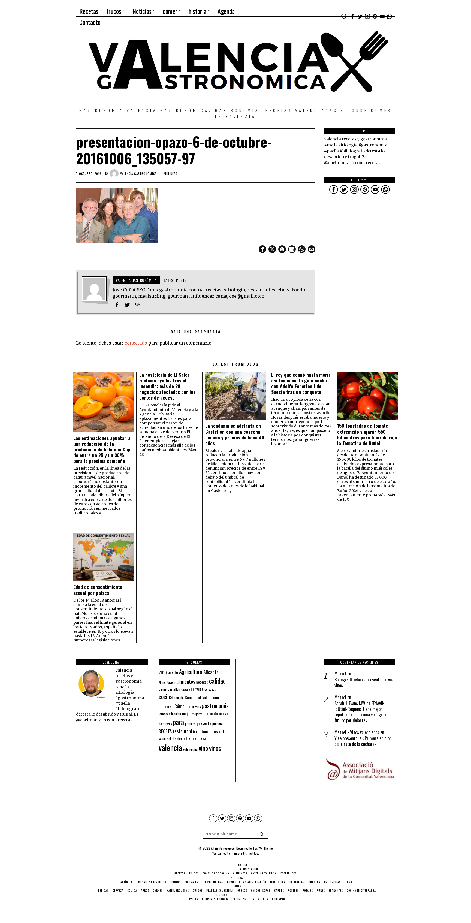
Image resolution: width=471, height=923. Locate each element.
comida (179, 697)
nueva (223, 713)
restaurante (184, 731)
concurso (166, 706)
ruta (223, 731)
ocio (161, 724)
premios (190, 724)
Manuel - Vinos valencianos (356, 732)
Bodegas (202, 682)
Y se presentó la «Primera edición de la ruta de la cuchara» (362, 741)
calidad (217, 681)
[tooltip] (352, 16)
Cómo (179, 706)
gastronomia (215, 705)
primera (217, 723)
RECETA (165, 731)
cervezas (210, 689)
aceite (173, 672)
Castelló (185, 689)
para (178, 722)
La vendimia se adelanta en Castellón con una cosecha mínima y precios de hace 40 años (234, 434)
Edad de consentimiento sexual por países (97, 589)
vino (203, 748)
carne (163, 689)
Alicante (211, 671)
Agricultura (190, 672)
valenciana (190, 749)
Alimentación (167, 682)
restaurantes (207, 731)
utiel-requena (195, 738)
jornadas (164, 714)
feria (198, 707)
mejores (197, 713)
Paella (168, 724)
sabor (162, 738)
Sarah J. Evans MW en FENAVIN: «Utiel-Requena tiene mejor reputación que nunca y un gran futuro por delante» (360, 712)
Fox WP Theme (263, 848)
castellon (174, 689)
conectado (136, 343)
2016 (163, 672)
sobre (179, 738)
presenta (204, 723)
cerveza (197, 689)
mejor (186, 713)
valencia (170, 747)
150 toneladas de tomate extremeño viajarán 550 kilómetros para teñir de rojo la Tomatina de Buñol (367, 434)
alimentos (185, 681)
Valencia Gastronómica (138, 173)
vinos (215, 748)
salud (170, 739)
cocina (166, 696)
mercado (211, 713)
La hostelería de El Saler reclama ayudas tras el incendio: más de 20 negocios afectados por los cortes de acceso (167, 386)
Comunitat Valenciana (202, 697)
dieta (190, 706)
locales (176, 713)
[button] (261, 834)
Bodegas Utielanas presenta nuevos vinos (364, 682)
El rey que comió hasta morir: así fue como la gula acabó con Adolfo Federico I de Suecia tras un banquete (301, 383)
